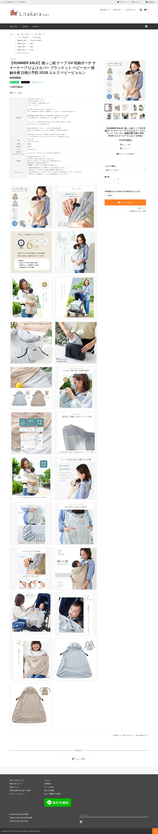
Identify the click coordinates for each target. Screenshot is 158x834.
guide (26, 26)
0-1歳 (31, 43)
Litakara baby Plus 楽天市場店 (21, 818)
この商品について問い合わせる (122, 735)
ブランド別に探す (22, 37)
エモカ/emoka (36, 37)
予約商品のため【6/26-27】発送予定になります (122, 191)
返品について (142, 208)
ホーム (12, 34)
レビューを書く (80, 759)
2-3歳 (31, 50)
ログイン (137, 2)
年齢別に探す (21, 43)
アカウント (123, 2)
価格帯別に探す (22, 40)
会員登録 (151, 2)
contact (35, 26)
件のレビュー (38, 82)
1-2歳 (31, 47)
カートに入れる (126, 202)
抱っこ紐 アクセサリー (24, 34)
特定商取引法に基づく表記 (137, 211)
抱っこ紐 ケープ (40, 34)
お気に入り (126, 148)
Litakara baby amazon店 (19, 821)
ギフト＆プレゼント (23, 53)
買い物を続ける (141, 735)
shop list (13, 26)
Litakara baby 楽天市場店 (19, 814)
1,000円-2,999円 (35, 40)
